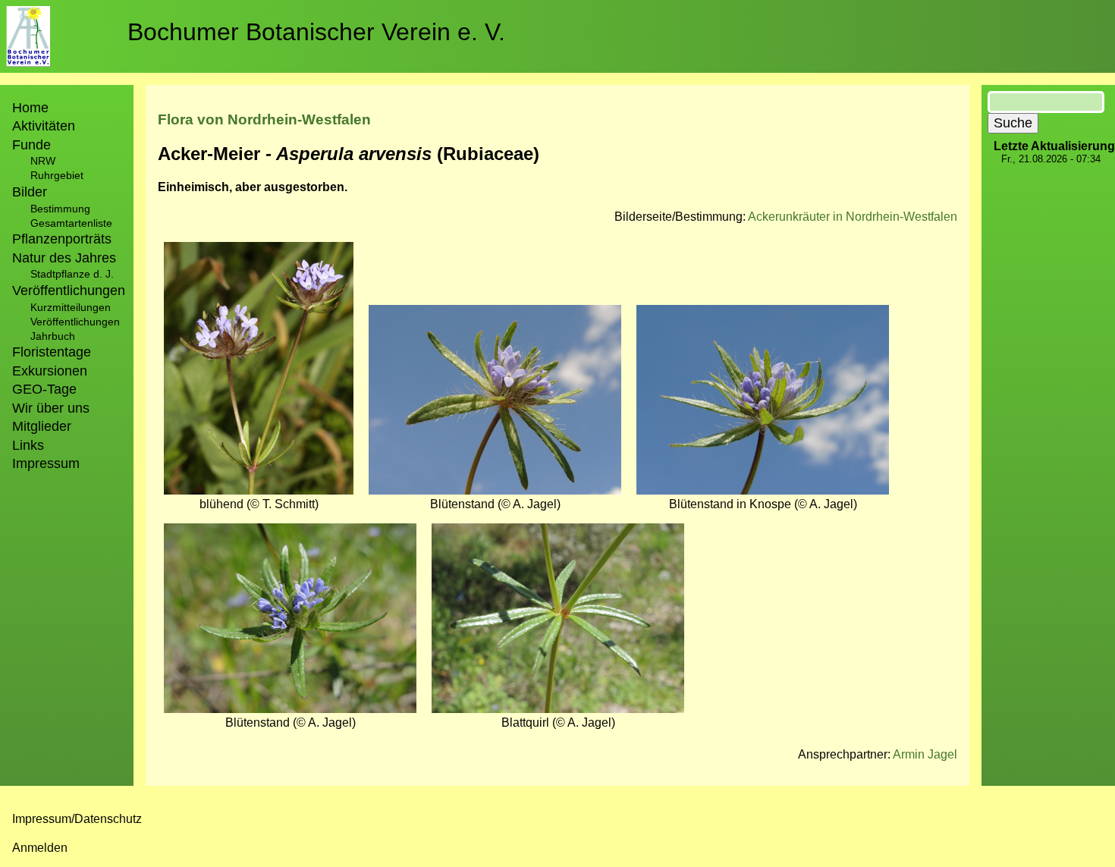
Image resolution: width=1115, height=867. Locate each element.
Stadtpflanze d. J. (72, 274)
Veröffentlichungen (75, 322)
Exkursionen (49, 371)
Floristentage (51, 352)
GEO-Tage (44, 389)
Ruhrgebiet (56, 175)
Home (30, 107)
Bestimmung (60, 209)
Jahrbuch (52, 336)
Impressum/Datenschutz (77, 818)
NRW (42, 161)
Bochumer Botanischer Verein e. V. (316, 32)
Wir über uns (51, 408)
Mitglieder (41, 426)
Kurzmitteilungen (70, 307)
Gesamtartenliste (71, 223)
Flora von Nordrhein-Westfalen (264, 119)
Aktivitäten (43, 126)
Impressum (46, 463)
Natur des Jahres (64, 257)
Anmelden (40, 847)
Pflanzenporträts (62, 239)
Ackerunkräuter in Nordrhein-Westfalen (852, 216)
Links (28, 445)
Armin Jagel (925, 754)
